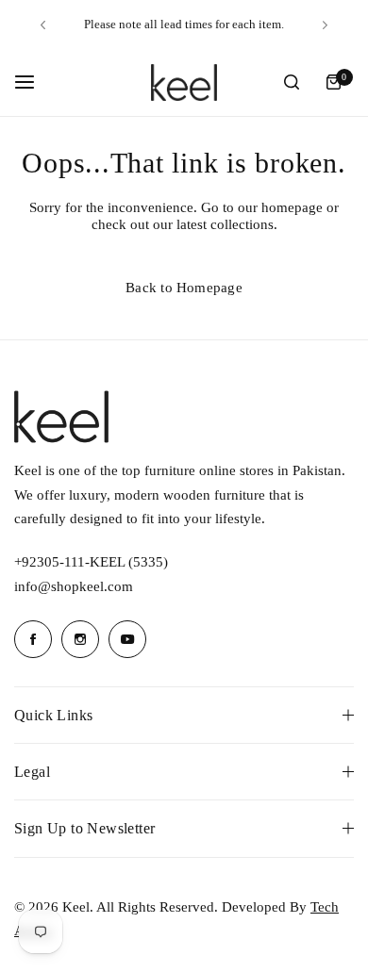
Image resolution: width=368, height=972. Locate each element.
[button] (43, 25)
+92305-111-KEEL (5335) (91, 561)
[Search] (291, 82)
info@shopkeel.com (73, 586)
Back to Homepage (184, 287)
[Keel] (184, 82)
